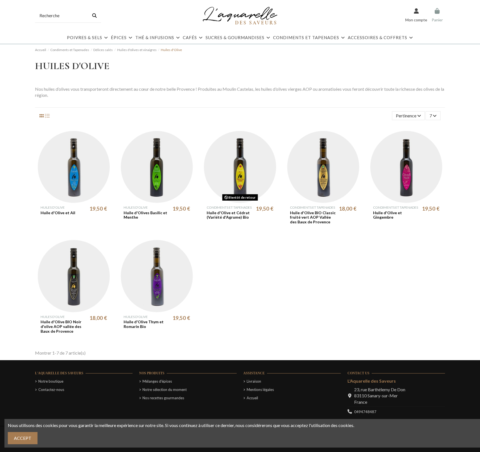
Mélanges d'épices (157, 381)
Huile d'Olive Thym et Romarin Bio (144, 324)
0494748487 (365, 412)
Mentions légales (260, 389)
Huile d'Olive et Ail (58, 212)
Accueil (252, 398)
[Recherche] (94, 16)
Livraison (254, 381)
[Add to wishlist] (68, 200)
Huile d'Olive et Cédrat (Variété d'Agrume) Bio (228, 215)
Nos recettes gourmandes (163, 398)
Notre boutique (50, 381)
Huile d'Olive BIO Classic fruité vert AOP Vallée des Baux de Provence (313, 217)
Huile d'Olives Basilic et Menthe (145, 215)
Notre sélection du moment (164, 389)
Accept (22, 438)
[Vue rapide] (78, 200)
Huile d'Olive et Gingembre (387, 215)
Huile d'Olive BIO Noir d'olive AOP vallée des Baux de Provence (61, 326)
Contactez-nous (51, 389)
